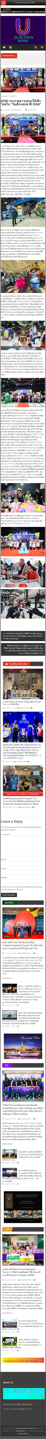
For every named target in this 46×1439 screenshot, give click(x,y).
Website (4, 878)
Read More (6, 978)
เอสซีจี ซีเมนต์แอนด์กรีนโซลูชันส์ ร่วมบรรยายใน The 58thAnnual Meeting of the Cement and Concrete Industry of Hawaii (21, 801)
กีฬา (5, 1099)
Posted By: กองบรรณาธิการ (12, 110)
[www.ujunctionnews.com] (23, 30)
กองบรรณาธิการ (24, 708)
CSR (5, 1263)
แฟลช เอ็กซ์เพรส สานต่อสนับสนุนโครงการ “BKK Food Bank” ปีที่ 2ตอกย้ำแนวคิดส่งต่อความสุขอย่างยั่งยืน (21, 1272)
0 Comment (32, 110)
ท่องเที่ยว (7, 936)
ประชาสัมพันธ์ (6, 89)
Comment (5, 834)
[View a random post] (42, 47)
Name (4, 859)
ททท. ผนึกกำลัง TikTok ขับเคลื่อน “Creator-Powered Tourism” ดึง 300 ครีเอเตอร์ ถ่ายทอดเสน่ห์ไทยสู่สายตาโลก (22, 945)
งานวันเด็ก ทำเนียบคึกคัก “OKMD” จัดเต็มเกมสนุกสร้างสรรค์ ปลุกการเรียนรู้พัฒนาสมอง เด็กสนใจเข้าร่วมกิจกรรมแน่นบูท (23, 636)
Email (4, 869)
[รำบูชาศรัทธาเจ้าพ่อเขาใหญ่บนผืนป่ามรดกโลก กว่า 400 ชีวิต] (23, 684)
